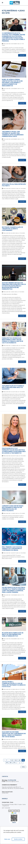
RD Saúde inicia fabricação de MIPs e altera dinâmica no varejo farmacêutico (12, 634)
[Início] (5, 760)
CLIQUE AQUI (5, 793)
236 (10, 762)
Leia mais (22, 55)
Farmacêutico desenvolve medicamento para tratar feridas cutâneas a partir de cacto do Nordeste (12, 340)
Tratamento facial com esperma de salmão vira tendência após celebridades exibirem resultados (12, 134)
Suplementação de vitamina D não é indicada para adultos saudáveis (13, 387)
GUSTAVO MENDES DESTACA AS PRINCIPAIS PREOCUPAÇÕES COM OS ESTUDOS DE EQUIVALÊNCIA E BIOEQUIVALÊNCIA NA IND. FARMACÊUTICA (14, 286)
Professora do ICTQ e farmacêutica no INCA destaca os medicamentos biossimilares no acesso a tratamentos (14, 450)
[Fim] (21, 762)
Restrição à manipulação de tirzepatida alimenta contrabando (12, 228)
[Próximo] (18, 762)
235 (7, 762)
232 (16, 760)
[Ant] (8, 760)
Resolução (18, 693)
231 (12, 760)
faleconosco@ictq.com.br (12, 781)
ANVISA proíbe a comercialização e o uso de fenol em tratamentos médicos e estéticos (14, 684)
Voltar (23, 766)
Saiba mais (7, 839)
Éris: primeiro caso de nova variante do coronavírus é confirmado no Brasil (12, 548)
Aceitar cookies (18, 839)
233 (19, 760)
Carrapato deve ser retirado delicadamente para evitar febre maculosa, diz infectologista (12, 508)
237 (14, 762)
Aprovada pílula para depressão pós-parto (14, 185)
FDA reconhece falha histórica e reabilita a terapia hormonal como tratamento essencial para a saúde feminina (13, 590)
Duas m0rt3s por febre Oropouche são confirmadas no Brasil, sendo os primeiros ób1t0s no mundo (14, 734)
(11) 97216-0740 (12, 780)
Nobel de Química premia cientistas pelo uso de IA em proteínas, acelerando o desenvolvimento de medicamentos (12, 83)
